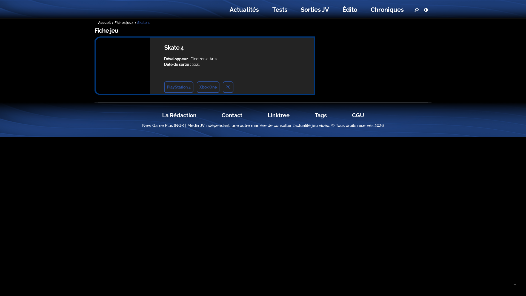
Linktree (279, 115)
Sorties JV (315, 9)
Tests (279, 9)
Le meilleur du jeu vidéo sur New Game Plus (128, 9)
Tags (321, 115)
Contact (232, 115)
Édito (349, 9)
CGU (358, 115)
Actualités (244, 9)
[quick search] (416, 9)
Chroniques (387, 9)
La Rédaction (179, 115)
